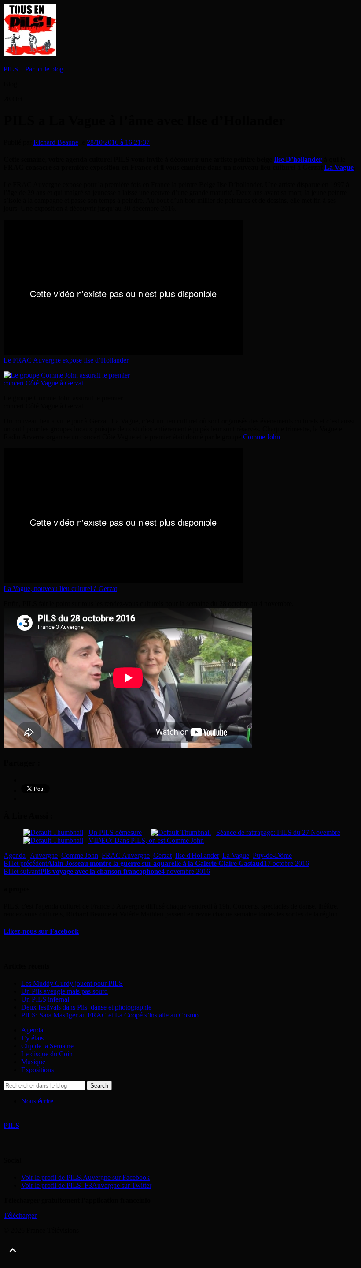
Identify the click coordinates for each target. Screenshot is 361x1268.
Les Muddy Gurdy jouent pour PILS (72, 983)
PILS (11, 1125)
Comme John (261, 437)
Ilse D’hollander (298, 159)
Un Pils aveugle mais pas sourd (64, 991)
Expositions (37, 1069)
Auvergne (44, 855)
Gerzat (162, 855)
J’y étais (32, 1038)
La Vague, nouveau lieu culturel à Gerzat (60, 588)
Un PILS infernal (45, 999)
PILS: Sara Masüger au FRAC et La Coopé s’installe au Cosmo (110, 1015)
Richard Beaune (55, 142)
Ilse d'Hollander (197, 855)
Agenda (15, 855)
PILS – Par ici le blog (33, 69)
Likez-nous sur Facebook (41, 931)
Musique (33, 1062)
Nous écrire (37, 1101)
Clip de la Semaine (47, 1046)
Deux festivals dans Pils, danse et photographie (86, 1007)
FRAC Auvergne (126, 855)
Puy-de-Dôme (272, 855)
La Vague (339, 167)
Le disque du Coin (47, 1054)
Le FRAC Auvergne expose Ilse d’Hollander (66, 360)
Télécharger (20, 1215)
